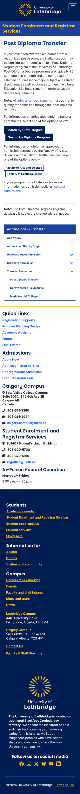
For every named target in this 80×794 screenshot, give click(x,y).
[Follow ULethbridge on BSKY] (44, 763)
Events (11, 586)
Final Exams (11, 345)
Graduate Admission (20, 262)
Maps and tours (18, 599)
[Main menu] (73, 6)
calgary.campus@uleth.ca (26, 423)
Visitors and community (24, 564)
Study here (14, 536)
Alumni (11, 552)
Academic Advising (16, 332)
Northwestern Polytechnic (27, 287)
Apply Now (14, 237)
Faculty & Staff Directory (24, 653)
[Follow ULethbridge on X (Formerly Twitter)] (36, 763)
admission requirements (34, 100)
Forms (7, 339)
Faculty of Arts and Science (24, 167)
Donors (11, 558)
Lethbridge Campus (21, 613)
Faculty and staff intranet (25, 592)
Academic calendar (20, 511)
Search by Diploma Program (29, 137)
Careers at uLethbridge (23, 580)
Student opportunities (22, 524)
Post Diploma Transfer (24, 279)
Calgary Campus (18, 630)
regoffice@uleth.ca (21, 462)
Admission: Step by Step (23, 246)
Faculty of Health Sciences (24, 173)
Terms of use (64, 785)
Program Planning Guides (21, 326)
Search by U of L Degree (25, 130)
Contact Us (14, 646)
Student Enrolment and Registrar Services (38, 28)
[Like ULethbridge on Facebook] (21, 763)
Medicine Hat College (24, 296)
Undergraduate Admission (24, 254)
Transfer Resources (19, 271)
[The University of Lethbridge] (40, 692)
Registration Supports (18, 320)
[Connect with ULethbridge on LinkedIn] (58, 763)
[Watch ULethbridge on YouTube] (51, 763)
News (10, 605)
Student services (18, 530)
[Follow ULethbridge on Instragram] (29, 763)
